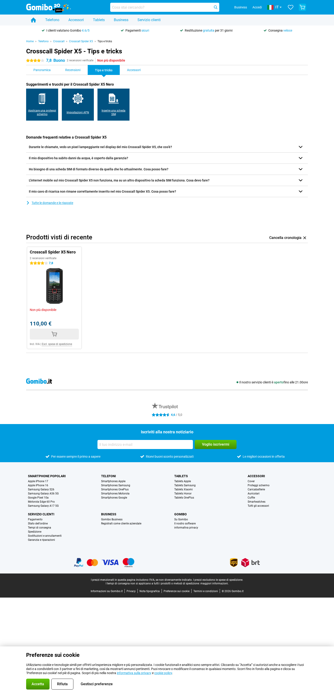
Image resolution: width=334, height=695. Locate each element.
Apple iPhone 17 (38, 481)
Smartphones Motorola (115, 493)
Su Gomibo (181, 519)
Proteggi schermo (258, 485)
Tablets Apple (182, 481)
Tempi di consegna (39, 527)
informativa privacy (186, 527)
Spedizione (34, 531)
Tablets (99, 20)
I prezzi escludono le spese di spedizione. (218, 579)
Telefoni (108, 476)
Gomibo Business (111, 519)
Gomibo (180, 514)
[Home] (33, 20)
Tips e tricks (104, 41)
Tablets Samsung (185, 485)
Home (30, 41)
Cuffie (251, 497)
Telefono (52, 20)
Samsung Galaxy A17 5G (43, 505)
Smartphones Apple (113, 481)
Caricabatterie (256, 489)
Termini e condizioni (205, 591)
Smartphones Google (114, 497)
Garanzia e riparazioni (41, 539)
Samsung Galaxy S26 (41, 489)
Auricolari (253, 493)
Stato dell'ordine (38, 523)
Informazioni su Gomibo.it (107, 591)
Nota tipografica (150, 591)
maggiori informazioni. (214, 583)
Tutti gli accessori (258, 505)
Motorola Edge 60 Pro (41, 501)
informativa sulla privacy (134, 673)
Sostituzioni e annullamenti (45, 535)
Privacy (131, 591)
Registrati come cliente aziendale (121, 523)
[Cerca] (215, 7)
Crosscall (59, 41)
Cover (251, 481)
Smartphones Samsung (115, 485)
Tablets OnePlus (184, 497)
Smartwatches (256, 501)
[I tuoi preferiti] (290, 7)
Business (121, 20)
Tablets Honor (183, 493)
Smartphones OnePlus (115, 489)
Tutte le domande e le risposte (52, 203)
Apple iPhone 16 (38, 485)
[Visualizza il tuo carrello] (302, 7)
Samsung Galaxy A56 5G (43, 493)
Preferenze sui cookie (176, 591)
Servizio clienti (149, 20)
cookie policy (163, 673)
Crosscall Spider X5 (81, 41)
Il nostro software (185, 523)
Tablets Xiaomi (183, 489)
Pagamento (35, 519)
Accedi (257, 7)
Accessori (76, 20)
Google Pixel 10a (38, 497)
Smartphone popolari (47, 476)
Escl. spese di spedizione (57, 344)
